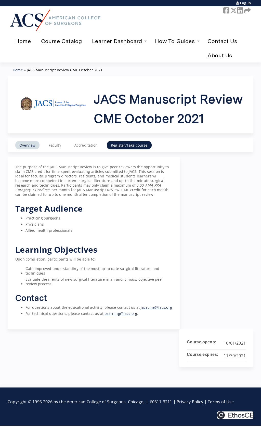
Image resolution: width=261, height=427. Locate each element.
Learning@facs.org (121, 313)
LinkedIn (239, 10)
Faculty (55, 145)
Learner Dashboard (117, 41)
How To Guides (175, 41)
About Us (219, 55)
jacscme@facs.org (156, 307)
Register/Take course (129, 145)
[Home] (55, 20)
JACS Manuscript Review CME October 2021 (64, 70)
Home (23, 41)
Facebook (225, 10)
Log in (245, 3)
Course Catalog (61, 41)
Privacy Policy (190, 402)
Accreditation (86, 145)
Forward (246, 10)
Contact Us (222, 41)
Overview (27, 145)
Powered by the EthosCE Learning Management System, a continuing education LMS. (235, 415)
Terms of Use (221, 402)
